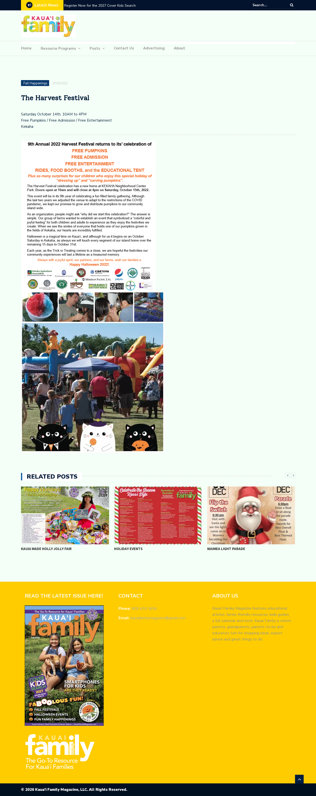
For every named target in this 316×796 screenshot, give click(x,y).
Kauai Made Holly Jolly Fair (46, 548)
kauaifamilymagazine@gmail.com (158, 618)
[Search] (292, 5)
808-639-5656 (144, 608)
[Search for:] (267, 5)
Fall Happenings (35, 83)
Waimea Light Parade (226, 548)
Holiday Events (128, 548)
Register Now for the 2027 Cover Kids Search (100, 5)
